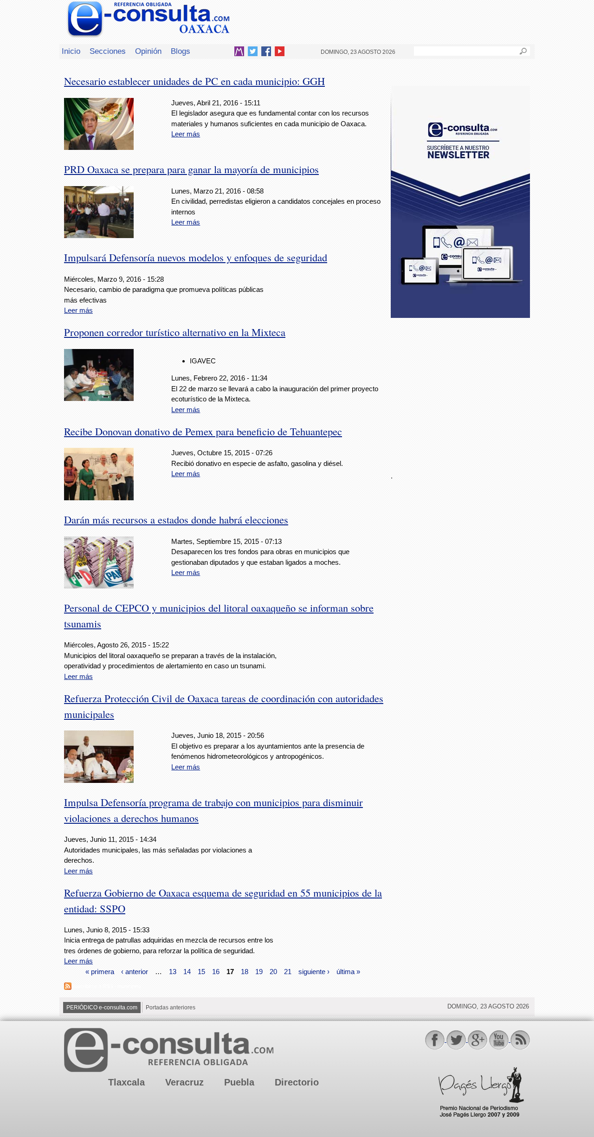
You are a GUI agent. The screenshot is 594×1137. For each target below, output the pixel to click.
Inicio (71, 51)
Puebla (239, 1082)
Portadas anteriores (170, 1007)
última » (348, 971)
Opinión (148, 51)
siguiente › (313, 971)
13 (172, 971)
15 (201, 971)
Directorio (297, 1082)
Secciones (108, 51)
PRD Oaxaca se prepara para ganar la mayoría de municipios (191, 169)
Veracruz (184, 1082)
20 (273, 971)
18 (244, 971)
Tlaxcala (126, 1082)
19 (259, 971)
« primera (99, 971)
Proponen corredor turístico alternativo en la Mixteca (174, 332)
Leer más (185, 134)
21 (287, 971)
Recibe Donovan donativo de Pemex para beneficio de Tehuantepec (203, 431)
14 (187, 971)
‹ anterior (134, 971)
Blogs (180, 51)
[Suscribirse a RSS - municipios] (67, 987)
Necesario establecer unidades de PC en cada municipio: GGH (194, 81)
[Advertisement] (460, 389)
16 (216, 971)
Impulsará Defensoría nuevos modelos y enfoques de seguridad (195, 257)
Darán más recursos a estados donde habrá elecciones (176, 519)
